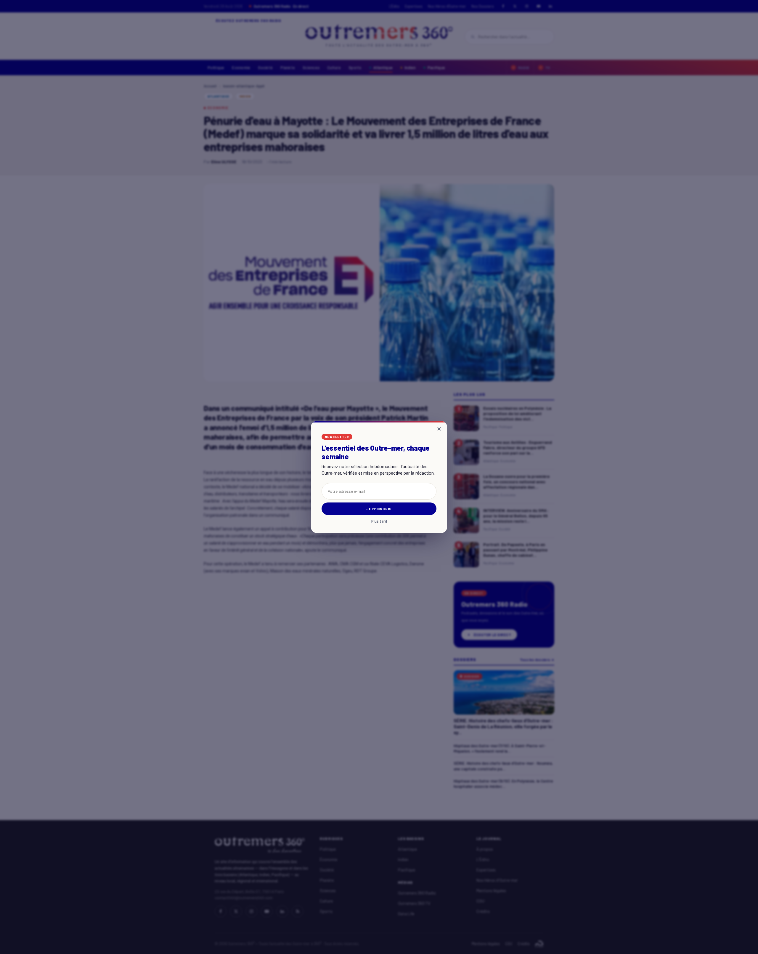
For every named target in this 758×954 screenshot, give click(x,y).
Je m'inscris (379, 509)
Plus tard (379, 521)
